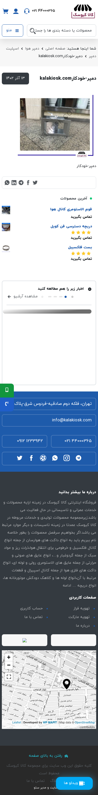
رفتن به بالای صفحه (46, 756)
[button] (72, 297)
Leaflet (16, 722)
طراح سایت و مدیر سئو (49, 788)
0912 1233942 (30, 441)
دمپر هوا (32, 48)
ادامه (67, 585)
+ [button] (8, 657)
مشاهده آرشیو (25, 296)
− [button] (8, 665)
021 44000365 (78, 441)
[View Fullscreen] (9, 677)
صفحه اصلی (55, 48)
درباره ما (83, 626)
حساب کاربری (31, 608)
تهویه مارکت (79, 617)
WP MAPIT (50, 722)
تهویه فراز (81, 608)
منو (9, 30)
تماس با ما (33, 617)
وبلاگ (54, 781)
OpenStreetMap (85, 722)
